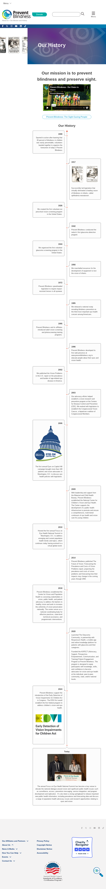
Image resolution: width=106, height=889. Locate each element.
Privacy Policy (43, 841)
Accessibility (42, 853)
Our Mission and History (18, 20)
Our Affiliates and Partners (13, 841)
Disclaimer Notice (44, 849)
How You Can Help (10, 853)
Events (5, 857)
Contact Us (7, 861)
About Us (5, 20)
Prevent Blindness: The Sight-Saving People (66, 117)
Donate (39, 14)
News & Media (8, 849)
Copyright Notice (44, 845)
